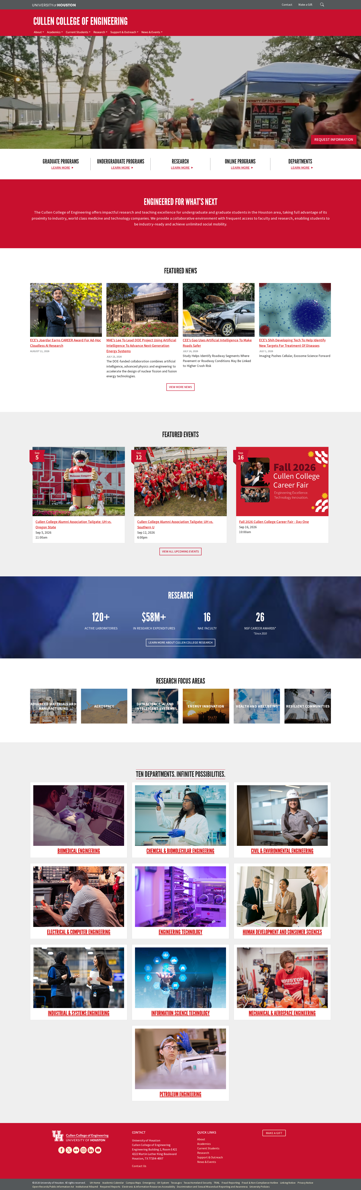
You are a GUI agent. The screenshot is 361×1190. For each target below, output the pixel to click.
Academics (54, 32)
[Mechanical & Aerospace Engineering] (282, 978)
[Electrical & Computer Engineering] (79, 897)
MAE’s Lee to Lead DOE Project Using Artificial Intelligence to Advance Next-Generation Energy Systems (141, 346)
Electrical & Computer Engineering (78, 932)
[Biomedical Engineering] (79, 816)
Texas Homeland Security (198, 1182)
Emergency (149, 1182)
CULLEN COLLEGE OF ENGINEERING (80, 21)
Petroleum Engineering (180, 1094)
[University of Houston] (54, 5)
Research (99, 32)
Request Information (333, 139)
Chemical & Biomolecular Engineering (180, 851)
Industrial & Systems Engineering (78, 1013)
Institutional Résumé (87, 1186)
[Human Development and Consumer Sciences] (282, 897)
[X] (69, 1150)
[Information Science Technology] (180, 978)
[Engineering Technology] (180, 897)
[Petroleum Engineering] (180, 1059)
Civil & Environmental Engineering (282, 851)
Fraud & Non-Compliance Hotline (260, 1182)
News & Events (150, 32)
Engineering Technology (180, 932)
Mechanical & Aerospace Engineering (282, 1013)
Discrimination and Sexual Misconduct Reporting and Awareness (212, 1186)
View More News (180, 387)
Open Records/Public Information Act (53, 1186)
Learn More (60, 167)
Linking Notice (288, 1182)
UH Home (95, 1182)
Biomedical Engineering (79, 851)
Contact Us (139, 1166)
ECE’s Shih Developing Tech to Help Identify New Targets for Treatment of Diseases (292, 343)
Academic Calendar (113, 1182)
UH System (163, 1182)
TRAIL (217, 1182)
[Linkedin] (91, 1150)
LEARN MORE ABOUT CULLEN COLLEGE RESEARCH (181, 643)
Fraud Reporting (231, 1182)
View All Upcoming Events (180, 551)
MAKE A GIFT (274, 1133)
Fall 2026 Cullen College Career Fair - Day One (274, 521)
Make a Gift (305, 4)
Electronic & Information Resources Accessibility (148, 1186)
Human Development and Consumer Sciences (282, 932)
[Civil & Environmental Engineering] (282, 816)
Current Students (77, 32)
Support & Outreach (123, 32)
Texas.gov (176, 1182)
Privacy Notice (305, 1182)
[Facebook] (61, 1150)
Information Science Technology (180, 1013)
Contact (287, 4)
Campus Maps (133, 1182)
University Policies (259, 1186)
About (38, 32)
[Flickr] (76, 1150)
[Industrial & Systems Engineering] (79, 978)
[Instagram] (83, 1150)
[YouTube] (98, 1150)
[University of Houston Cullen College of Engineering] (80, 1136)
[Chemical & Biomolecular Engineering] (180, 816)
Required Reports (110, 1186)
